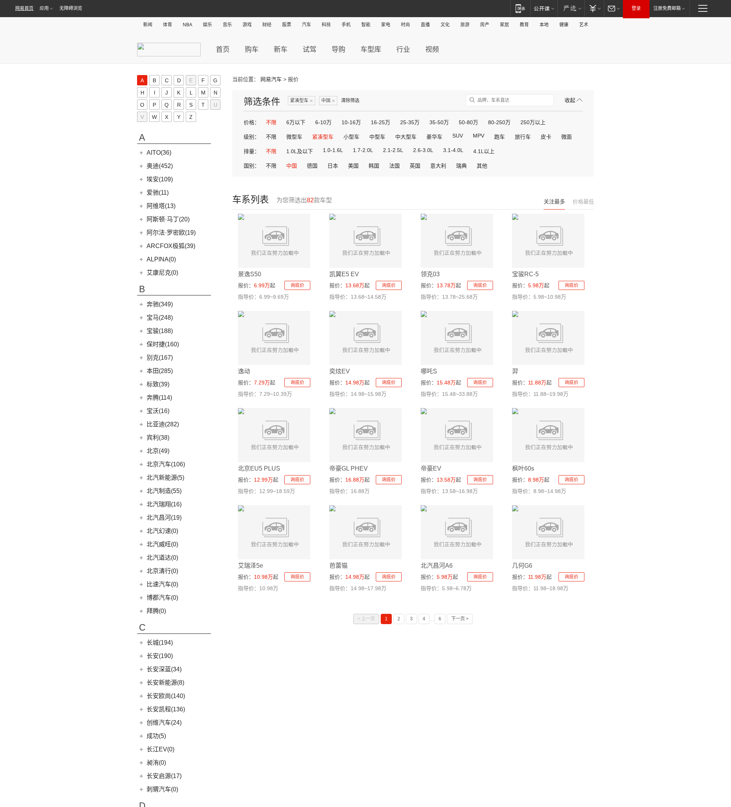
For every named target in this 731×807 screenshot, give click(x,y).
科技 (326, 24)
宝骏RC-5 (525, 274)
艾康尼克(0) (162, 272)
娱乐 (207, 24)
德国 (312, 166)
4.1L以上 (484, 151)
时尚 (405, 24)
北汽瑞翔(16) (164, 504)
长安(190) (160, 656)
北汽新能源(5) (165, 477)
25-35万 (410, 122)
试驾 (309, 49)
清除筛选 (350, 100)
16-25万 (380, 122)
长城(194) (160, 642)
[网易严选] (570, 8)
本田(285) (160, 371)
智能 (365, 24)
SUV (457, 136)
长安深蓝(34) (164, 669)
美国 (353, 166)
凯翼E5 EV (344, 274)
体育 (167, 24)
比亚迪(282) (163, 424)
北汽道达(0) (162, 557)
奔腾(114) (159, 397)
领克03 (430, 274)
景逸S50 (249, 274)
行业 (403, 49)
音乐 (227, 24)
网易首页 (24, 8)
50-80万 (468, 122)
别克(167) (160, 357)
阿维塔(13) (161, 206)
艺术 (583, 24)
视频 (432, 49)
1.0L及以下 (299, 151)
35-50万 (439, 122)
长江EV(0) (160, 749)
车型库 (371, 49)
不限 (271, 122)
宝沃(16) (158, 411)
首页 (223, 49)
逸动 (244, 371)
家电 (385, 24)
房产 (484, 24)
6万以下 (295, 122)
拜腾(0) (156, 611)
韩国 (374, 166)
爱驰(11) (158, 192)
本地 (544, 24)
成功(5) (156, 736)
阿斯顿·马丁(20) (168, 219)
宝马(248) (160, 317)
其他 (482, 166)
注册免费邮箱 (667, 8)
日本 (332, 166)
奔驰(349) (160, 304)
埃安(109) (160, 179)
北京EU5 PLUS (259, 468)
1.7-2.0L (363, 150)
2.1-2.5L (393, 150)
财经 (266, 24)
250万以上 (533, 122)
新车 (280, 49)
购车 (252, 49)
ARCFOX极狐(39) (171, 246)
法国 (394, 166)
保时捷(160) (163, 344)
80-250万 (499, 122)
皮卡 (546, 137)
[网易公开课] (543, 8)
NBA (187, 24)
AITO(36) (159, 152)
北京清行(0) (162, 571)
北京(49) (158, 451)
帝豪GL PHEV (348, 468)
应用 (44, 8)
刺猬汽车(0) (162, 789)
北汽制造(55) (164, 491)
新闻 (147, 24)
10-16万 (351, 122)
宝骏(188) (160, 331)
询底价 (297, 285)
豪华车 (434, 137)
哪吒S (429, 371)
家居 (504, 24)
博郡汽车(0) (162, 597)
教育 (524, 24)
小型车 (351, 137)
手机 (346, 24)
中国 (328, 101)
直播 (425, 24)
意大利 (438, 166)
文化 (445, 24)
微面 (566, 137)
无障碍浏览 (70, 8)
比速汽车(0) (162, 584)
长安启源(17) (164, 776)
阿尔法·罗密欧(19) (171, 232)
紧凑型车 (301, 101)
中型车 (377, 137)
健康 (563, 24)
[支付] (594, 8)
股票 (286, 24)
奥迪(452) (160, 166)
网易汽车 (271, 79)
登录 (636, 8)
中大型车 (406, 137)
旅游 (464, 24)
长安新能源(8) (165, 682)
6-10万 (323, 122)
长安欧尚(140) (166, 696)
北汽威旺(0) (162, 544)
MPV (478, 136)
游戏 (247, 24)
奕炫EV (339, 371)
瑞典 (461, 166)
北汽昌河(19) (164, 517)
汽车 (306, 24)
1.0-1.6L (333, 150)
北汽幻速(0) (162, 531)
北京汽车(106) (166, 464)
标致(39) (158, 384)
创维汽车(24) (164, 722)
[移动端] (520, 8)
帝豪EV (431, 468)
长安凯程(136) (166, 709)
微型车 (294, 137)
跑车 (499, 137)
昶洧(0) (156, 762)
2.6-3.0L (423, 150)
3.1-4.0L (453, 150)
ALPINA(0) (161, 259)
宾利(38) (158, 437)
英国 (415, 166)
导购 (338, 49)
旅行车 (523, 137)
